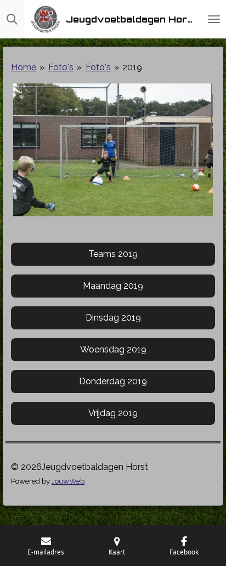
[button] (205, 93)
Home (23, 67)
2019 (132, 67)
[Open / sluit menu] (214, 19)
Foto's (61, 67)
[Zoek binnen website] (12, 19)
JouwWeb (68, 481)
